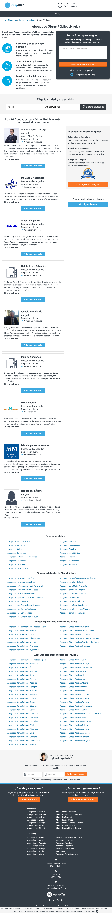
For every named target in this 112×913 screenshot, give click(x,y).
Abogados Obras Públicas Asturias (22, 683)
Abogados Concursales (17, 553)
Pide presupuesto (33, 166)
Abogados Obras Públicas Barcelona (22, 694)
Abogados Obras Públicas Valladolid (75, 733)
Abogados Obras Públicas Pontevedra (76, 706)
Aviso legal (57, 906)
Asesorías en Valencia (36, 843)
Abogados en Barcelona (37, 814)
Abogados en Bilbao (35, 820)
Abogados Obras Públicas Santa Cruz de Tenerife (80, 714)
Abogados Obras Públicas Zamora (74, 737)
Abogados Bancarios (16, 545)
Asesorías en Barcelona (37, 840)
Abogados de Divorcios (17, 564)
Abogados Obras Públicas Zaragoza (75, 740)
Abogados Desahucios (65, 825)
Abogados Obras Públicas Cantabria (22, 714)
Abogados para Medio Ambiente (73, 586)
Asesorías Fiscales (64, 843)
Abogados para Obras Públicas (73, 594)
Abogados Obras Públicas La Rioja (74, 664)
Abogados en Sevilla (35, 825)
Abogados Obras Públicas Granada (22, 737)
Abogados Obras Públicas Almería (21, 679)
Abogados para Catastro (17, 601)
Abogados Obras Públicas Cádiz (21, 710)
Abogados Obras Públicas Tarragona (75, 721)
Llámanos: (56, 874)
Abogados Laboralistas (69, 557)
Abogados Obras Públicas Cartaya (74, 627)
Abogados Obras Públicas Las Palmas (76, 667)
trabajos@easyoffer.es (56, 888)
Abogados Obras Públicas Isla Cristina (23, 638)
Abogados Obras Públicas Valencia (74, 729)
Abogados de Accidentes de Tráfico (22, 557)
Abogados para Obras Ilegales (72, 590)
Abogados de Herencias (70, 545)
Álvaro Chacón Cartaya (32, 136)
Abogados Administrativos (18, 541)
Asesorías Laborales (64, 846)
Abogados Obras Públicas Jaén (73, 660)
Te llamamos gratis (75, 774)
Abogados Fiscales (68, 549)
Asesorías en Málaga (36, 848)
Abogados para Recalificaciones (73, 605)
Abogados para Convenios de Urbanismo (24, 605)
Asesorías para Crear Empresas (69, 837)
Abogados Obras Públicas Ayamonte (23, 650)
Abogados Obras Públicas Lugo (73, 679)
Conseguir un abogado (88, 184)
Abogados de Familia (68, 541)
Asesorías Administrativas (67, 854)
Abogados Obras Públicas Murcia (74, 690)
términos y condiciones (52, 780)
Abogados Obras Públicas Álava (21, 667)
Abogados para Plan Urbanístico (73, 601)
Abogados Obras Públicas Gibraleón (75, 634)
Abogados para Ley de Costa (72, 582)
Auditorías (60, 851)
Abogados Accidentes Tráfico (68, 828)
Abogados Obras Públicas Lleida (73, 675)
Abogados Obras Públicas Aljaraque (22, 646)
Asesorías (31, 834)
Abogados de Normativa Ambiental (22, 582)
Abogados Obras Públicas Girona (21, 733)
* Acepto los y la (57, 780)
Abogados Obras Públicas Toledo (74, 725)
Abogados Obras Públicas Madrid (74, 683)
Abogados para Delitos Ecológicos (21, 609)
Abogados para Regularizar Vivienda (75, 609)
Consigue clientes (88, 204)
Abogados (31, 808)
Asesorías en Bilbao (35, 846)
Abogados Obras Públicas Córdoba (22, 725)
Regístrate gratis (28, 799)
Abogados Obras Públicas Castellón (22, 717)
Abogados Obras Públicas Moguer (21, 642)
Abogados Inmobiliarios (70, 553)
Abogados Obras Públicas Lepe (20, 634)
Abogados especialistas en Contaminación (25, 597)
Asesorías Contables (64, 840)
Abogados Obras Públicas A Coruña (22, 664)
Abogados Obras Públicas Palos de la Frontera (79, 638)
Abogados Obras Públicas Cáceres (22, 706)
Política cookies (71, 906)
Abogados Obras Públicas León (73, 671)
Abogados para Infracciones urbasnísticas (78, 578)
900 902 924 (56, 877)
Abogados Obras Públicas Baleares (22, 690)
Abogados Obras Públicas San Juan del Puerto (79, 642)
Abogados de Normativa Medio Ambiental (25, 586)
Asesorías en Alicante (36, 854)
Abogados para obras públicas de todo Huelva (26, 627)
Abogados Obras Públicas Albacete (22, 671)
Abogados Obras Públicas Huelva (21, 630)
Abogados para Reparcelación (72, 613)
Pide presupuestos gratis (83, 799)
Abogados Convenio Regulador (69, 814)
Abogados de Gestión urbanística (21, 578)
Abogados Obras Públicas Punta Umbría (77, 630)
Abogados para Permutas (71, 597)
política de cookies (88, 911)
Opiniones (46, 906)
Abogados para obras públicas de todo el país (26, 660)
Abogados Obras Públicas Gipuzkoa (22, 729)
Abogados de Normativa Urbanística (22, 590)
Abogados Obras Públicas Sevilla (73, 717)
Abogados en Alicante (36, 828)
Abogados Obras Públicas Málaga (74, 687)
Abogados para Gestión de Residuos (22, 617)
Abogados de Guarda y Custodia (69, 823)
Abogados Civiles (14, 549)
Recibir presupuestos (82, 64)
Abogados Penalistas (69, 564)
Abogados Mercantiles (69, 561)
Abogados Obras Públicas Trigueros (75, 646)
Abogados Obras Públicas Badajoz (22, 687)
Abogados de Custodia (17, 561)
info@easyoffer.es (56, 885)
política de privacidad (72, 780)
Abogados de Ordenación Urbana (21, 594)
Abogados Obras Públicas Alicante (22, 675)
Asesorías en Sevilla (35, 851)
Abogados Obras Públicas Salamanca (76, 710)
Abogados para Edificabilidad (19, 613)
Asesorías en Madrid (36, 837)
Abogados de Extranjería (17, 568)
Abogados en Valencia (36, 817)
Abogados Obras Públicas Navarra (74, 694)
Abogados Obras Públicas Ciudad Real (23, 721)
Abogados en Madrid (36, 812)
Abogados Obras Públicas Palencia (74, 702)
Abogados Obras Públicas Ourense (74, 698)
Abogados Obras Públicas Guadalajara (23, 740)
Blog (38, 906)
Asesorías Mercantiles (65, 848)
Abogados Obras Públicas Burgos (21, 702)
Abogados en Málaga (36, 823)
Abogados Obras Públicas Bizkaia (21, 698)
